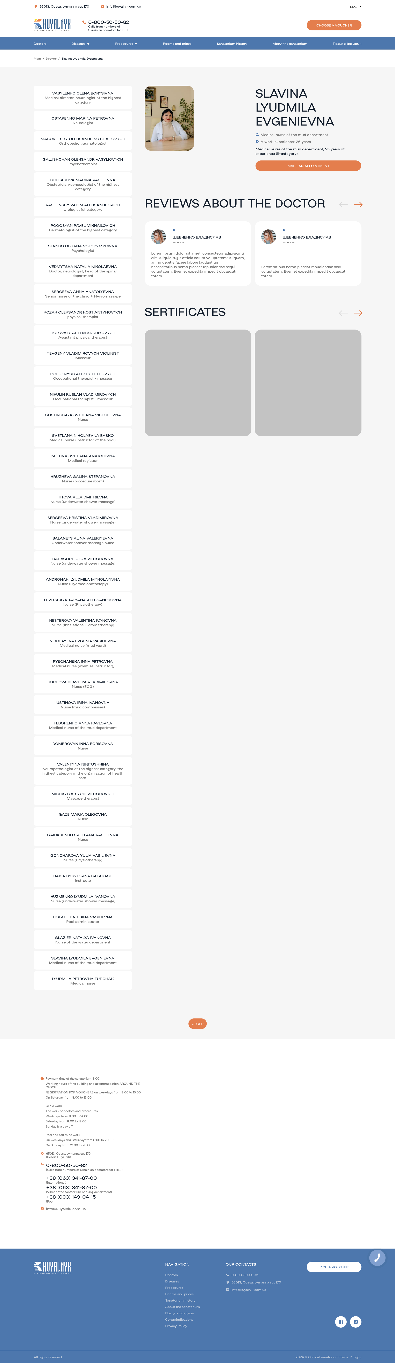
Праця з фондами (347, 43)
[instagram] (355, 1322)
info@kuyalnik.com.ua (123, 6)
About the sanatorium (290, 43)
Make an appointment (308, 166)
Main (37, 58)
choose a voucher (334, 25)
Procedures (124, 43)
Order (197, 1024)
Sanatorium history (232, 43)
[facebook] (341, 1322)
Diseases (78, 43)
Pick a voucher (334, 1267)
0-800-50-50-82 (108, 22)
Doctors (40, 43)
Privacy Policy (176, 1326)
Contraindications (179, 1319)
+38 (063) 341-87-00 (71, 1178)
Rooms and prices (177, 43)
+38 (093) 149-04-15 (71, 1196)
